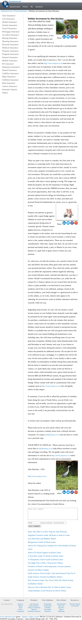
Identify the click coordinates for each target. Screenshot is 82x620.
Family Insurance (9, 25)
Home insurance (34, 606)
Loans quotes (75, 606)
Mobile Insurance (9, 60)
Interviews (61, 606)
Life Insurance (8, 19)
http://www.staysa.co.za (53, 63)
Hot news (61, 607)
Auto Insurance (8, 15)
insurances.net (6, 11)
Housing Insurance (10, 41)
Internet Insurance (10, 57)
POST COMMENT (34, 526)
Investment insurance (34, 611)
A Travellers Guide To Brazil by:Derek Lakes (45, 556)
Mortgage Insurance (11, 31)
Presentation (47, 604)
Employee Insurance (11, 67)
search (36, 617)
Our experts (47, 609)
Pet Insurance (8, 64)
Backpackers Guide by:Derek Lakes (42, 542)
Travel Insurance (20, 11)
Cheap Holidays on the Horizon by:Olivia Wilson (47, 591)
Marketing (61, 611)
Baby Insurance (9, 76)
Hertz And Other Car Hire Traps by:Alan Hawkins (47, 532)
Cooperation (20, 611)
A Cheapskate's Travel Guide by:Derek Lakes (45, 559)
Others (5, 92)
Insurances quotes (75, 604)
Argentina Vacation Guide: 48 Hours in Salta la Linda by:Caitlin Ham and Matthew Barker (49, 537)
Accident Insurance (10, 35)
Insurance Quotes (9, 89)
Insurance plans (15, 7)
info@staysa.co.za (52, 435)
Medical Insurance (10, 47)
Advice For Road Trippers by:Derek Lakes (44, 552)
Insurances (39, 7)
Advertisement (61, 604)
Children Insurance (10, 80)
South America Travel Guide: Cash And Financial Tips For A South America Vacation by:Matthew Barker (51, 575)
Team (20, 607)
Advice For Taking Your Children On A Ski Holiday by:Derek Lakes (52, 547)
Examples (48, 607)
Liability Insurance (10, 73)
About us (20, 604)
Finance (25, 7)
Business (34, 609)
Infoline (20, 606)
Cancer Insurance (9, 86)
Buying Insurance (9, 38)
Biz (32, 7)
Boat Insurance (8, 83)
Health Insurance (9, 22)
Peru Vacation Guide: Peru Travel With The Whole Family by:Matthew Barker (50, 582)
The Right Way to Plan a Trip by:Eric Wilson (45, 563)
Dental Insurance (9, 70)
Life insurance (34, 604)
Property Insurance (10, 51)
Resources (48, 611)
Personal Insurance (10, 44)
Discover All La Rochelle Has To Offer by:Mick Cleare (49, 587)
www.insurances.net (8, 617)
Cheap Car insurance (34, 607)
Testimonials (47, 606)
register (25, 617)
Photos (61, 609)
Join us (20, 609)
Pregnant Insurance (10, 54)
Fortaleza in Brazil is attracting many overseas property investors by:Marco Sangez (49, 568)
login (31, 617)
